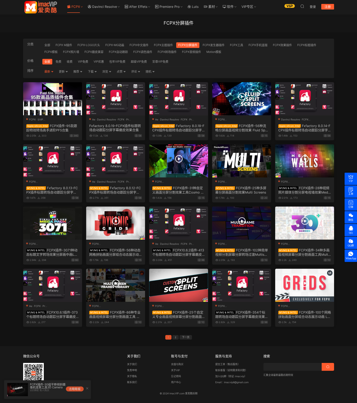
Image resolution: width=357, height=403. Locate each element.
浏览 (105, 71)
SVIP (40, 119)
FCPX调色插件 (142, 51)
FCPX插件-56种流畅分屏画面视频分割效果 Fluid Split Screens (241, 128)
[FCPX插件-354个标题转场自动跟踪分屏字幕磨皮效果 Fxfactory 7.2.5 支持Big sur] (241, 285)
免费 (58, 61)
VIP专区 (247, 7)
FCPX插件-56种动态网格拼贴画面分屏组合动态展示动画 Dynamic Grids (114, 252)
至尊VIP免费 (160, 61)
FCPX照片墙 (71, 51)
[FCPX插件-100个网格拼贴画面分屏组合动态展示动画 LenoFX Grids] (304, 285)
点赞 (120, 71)
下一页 (185, 337)
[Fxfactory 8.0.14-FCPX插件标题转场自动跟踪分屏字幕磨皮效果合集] (304, 98)
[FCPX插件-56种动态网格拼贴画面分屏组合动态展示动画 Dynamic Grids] (115, 223)
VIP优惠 (99, 61)
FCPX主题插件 (163, 45)
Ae (93, 119)
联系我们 (132, 382)
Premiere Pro (169, 7)
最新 (47, 71)
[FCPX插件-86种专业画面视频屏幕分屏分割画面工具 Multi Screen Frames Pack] (115, 285)
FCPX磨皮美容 (94, 51)
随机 (149, 71)
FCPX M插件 (64, 45)
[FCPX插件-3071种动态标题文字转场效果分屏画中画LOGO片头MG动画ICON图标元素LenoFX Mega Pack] (52, 223)
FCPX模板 (51, 51)
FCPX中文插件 (139, 45)
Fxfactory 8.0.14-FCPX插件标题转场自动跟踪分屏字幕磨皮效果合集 (304, 128)
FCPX (75, 7)
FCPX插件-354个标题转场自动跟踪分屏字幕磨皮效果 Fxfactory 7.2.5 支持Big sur (241, 314)
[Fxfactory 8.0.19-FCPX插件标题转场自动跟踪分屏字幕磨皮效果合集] (115, 98)
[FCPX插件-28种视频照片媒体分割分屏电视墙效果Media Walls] (304, 160)
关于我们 (132, 364)
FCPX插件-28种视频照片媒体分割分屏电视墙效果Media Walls (304, 190)
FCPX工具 (236, 45)
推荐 (76, 71)
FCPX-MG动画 (114, 45)
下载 (91, 71)
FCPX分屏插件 (187, 45)
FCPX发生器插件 (214, 45)
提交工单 (220, 364)
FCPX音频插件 (191, 51)
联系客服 (220, 370)
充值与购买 (177, 364)
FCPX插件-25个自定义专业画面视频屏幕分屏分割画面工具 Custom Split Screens (177, 314)
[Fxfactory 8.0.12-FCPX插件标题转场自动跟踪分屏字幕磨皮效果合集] (115, 160)
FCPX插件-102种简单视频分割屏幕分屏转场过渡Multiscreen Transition (241, 252)
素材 (211, 7)
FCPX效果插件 (282, 45)
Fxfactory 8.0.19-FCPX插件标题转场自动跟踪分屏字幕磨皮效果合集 (115, 128)
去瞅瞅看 (75, 389)
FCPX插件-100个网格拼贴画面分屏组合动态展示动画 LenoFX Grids (304, 314)
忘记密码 (176, 376)
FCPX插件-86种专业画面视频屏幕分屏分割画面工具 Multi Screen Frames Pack (115, 314)
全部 (47, 45)
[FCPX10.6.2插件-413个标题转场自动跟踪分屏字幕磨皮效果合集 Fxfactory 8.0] (178, 223)
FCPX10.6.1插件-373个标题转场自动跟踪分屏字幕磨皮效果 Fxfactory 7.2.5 (52, 314)
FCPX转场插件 (167, 51)
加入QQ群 (220, 376)
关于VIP (175, 370)
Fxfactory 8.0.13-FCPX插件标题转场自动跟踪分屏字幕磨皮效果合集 (52, 190)
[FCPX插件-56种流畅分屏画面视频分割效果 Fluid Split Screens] (241, 98)
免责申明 (132, 370)
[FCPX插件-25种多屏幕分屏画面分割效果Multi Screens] (241, 160)
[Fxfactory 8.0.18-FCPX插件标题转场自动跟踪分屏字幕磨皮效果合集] (178, 98)
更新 (62, 71)
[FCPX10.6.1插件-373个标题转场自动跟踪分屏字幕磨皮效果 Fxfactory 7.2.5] (52, 285)
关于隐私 (132, 376)
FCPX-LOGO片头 (88, 45)
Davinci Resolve (104, 7)
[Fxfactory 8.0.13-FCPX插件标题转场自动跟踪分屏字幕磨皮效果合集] (52, 160)
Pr (127, 119)
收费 (70, 61)
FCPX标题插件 (306, 45)
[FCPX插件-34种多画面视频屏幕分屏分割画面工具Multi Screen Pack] (304, 223)
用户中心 (176, 382)
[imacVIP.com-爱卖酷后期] (40, 7)
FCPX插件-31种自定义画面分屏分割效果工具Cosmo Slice (178, 190)
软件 (230, 7)
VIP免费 (83, 61)
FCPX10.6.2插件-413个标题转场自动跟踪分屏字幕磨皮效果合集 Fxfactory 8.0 (178, 252)
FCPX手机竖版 (258, 45)
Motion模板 (213, 51)
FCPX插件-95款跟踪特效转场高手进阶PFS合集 (51, 128)
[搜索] (302, 6)
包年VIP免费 (117, 61)
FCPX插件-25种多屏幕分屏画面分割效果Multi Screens (240, 190)
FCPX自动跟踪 (118, 51)
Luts (195, 7)
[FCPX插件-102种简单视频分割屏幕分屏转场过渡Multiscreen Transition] (241, 223)
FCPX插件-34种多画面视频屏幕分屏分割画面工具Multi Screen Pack (304, 252)
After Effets (137, 7)
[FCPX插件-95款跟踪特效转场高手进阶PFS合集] (52, 98)
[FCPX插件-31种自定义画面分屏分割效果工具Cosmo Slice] (178, 160)
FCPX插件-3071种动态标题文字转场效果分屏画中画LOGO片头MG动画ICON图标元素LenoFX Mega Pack (52, 252)
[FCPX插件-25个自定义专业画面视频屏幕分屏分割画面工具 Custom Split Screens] (178, 285)
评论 (134, 71)
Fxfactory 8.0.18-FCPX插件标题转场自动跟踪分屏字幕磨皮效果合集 (178, 128)
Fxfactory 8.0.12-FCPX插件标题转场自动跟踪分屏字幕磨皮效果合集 (115, 190)
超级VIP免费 (139, 61)
